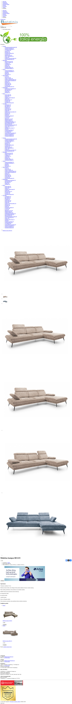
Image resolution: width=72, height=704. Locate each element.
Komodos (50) (7, 52)
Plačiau (4, 605)
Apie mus (4, 1)
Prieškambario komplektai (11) (10, 88)
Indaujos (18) (7, 51)
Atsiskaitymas (2, 19)
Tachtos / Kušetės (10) (9, 62)
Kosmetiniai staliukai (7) (9, 68)
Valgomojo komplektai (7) (9, 49)
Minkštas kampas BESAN (7, 230)
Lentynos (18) (7, 54)
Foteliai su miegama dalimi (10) (10, 58)
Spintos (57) (7, 126)
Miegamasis (5, 60)
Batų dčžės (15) (8, 106)
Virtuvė (4, 69)
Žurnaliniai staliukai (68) (9, 53)
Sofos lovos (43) (8, 77)
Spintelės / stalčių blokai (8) (10, 97)
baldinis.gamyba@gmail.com (9, 660)
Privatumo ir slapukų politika (15, 701)
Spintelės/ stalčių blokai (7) (10, 127)
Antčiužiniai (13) (8, 64)
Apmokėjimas (5, 3)
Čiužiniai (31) (7, 63)
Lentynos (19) (7, 101)
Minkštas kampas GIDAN (7, 620)
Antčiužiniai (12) (8, 104)
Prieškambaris (5, 87)
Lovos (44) (7, 117)
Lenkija (8, 562)
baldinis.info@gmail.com (8, 656)
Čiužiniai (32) (7, 107)
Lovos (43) (7, 76)
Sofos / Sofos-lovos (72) (9, 56)
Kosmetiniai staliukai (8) (9, 115)
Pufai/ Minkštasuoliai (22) (9, 59)
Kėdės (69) (7, 73)
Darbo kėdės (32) (8, 95)
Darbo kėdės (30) (8, 84)
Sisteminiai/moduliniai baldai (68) (11, 47)
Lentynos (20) (7, 116)
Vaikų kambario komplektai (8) (10, 80)
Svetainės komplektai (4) (9, 48)
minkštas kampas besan (7, 646)
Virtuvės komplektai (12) (9, 70)
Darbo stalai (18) (8, 83)
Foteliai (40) (7, 57)
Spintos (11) (7, 96)
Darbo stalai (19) (8, 109)
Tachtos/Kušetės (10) (8, 222)
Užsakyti (2, 580)
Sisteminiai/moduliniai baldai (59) (11, 124)
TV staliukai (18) (8, 50)
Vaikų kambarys (5, 75)
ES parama (5, 6)
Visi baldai (4, 103)
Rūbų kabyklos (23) (8, 89)
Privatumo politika (6, 4)
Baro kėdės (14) (8, 105)
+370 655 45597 (7, 661)
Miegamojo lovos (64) (9, 61)
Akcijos (4, 7)
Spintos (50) (7, 91)
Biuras (4, 93)
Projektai (4, 5)
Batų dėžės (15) (8, 90)
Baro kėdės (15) (8, 74)
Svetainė (4, 46)
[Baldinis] (9, 25)
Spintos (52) (7, 81)
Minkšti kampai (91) (8, 55)
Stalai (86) (7, 72)
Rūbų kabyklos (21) (8, 99)
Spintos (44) (7, 65)
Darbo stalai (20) (8, 94)
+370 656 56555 (7, 657)
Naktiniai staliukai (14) (9, 67)
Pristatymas (5, 2)
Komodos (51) (7, 92)
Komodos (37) (7, 82)
